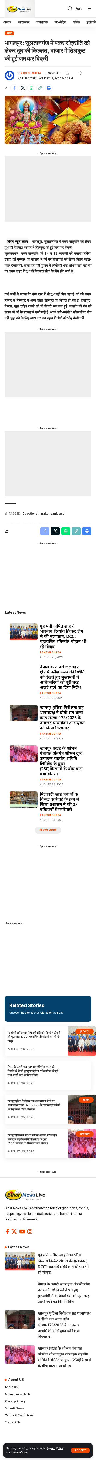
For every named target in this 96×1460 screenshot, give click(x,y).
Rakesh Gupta (31, 73)
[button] (80, 1450)
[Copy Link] (40, 88)
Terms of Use (19, 1452)
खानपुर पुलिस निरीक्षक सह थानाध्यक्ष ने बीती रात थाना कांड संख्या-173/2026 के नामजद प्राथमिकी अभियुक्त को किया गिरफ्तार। (62, 717)
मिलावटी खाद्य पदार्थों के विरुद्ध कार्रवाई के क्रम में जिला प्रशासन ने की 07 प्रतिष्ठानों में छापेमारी (59, 801)
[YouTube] (22, 1231)
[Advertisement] (48, 189)
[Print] (49, 88)
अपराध (86, 1099)
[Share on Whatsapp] (31, 88)
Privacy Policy (55, 1448)
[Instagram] (29, 1231)
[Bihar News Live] (20, 8)
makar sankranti (52, 513)
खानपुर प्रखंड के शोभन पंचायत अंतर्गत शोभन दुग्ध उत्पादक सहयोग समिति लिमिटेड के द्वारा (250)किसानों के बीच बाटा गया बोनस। (61, 760)
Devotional (30, 513)
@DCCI (84, 1031)
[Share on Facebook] (14, 88)
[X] (14, 1231)
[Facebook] (7, 1231)
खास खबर (85, 1134)
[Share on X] (23, 88)
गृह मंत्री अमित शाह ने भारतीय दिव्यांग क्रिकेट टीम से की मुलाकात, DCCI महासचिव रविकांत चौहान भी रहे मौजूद (63, 636)
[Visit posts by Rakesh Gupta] (9, 75)
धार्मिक (9, 33)
